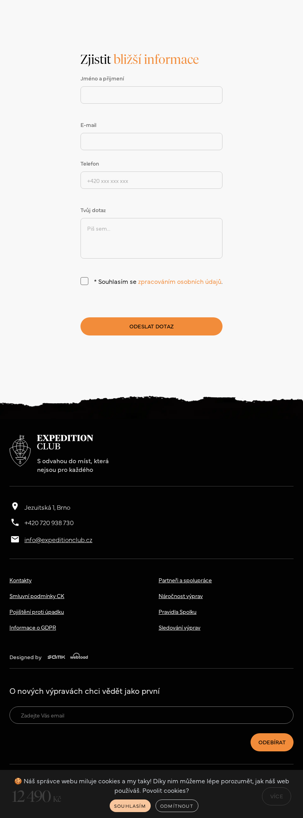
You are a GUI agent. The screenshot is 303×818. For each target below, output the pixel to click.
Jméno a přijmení (102, 78)
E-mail (88, 125)
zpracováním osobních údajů (179, 281)
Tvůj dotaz (93, 210)
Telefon (89, 163)
